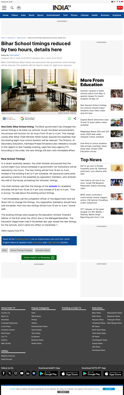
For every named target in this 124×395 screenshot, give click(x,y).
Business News (37, 340)
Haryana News (98, 320)
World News (36, 316)
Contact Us (5, 313)
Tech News (35, 333)
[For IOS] (113, 374)
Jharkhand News (98, 323)
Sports (40, 15)
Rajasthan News (113, 316)
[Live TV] (120, 8)
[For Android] (91, 374)
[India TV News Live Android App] (48, 374)
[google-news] (33, 373)
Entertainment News (39, 326)
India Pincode (6, 359)
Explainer (117, 15)
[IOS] (112, 1)
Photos (74, 15)
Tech (65, 15)
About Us (4, 316)
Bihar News (96, 313)
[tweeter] (9, 373)
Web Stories (6, 343)
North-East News (99, 330)
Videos (14, 15)
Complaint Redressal (9, 323)
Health (95, 15)
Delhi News (96, 316)
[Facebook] (3, 373)
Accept (108, 389)
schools (53, 186)
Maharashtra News (114, 313)
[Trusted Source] (28, 118)
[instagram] (15, 373)
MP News (96, 326)
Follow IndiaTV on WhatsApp (37, 257)
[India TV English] (62, 7)
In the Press (6, 326)
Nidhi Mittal (14, 55)
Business (105, 15)
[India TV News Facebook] (117, 1)
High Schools (21, 38)
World (31, 15)
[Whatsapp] (69, 118)
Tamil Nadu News (99, 333)
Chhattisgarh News (99, 340)
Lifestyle (85, 15)
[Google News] (9, 118)
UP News (95, 337)
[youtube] (21, 373)
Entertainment (53, 15)
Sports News (36, 330)
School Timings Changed (21, 250)
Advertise (5, 320)
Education (11, 38)
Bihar (4, 250)
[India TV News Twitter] (119, 1)
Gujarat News (97, 343)
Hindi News (5, 333)
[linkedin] (27, 373)
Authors (4, 340)
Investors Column (8, 330)
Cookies (12, 389)
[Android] (114, 1)
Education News (43, 250)
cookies (96, 389)
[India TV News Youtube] (122, 1)
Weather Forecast (8, 356)
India (23, 15)
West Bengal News (114, 323)
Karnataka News (98, 350)
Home (5, 15)
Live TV (4, 337)
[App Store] (70, 374)
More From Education (92, 82)
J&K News (96, 347)
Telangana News (113, 320)
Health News (36, 343)
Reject (63, 392)
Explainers (35, 337)
